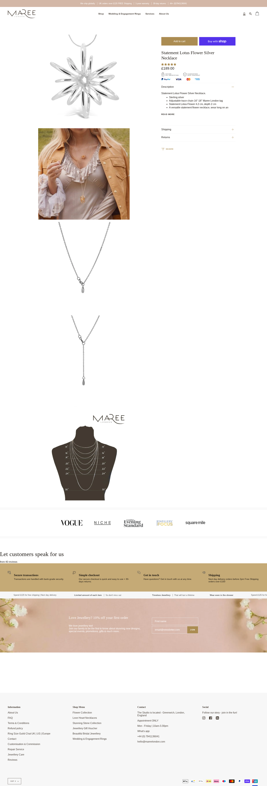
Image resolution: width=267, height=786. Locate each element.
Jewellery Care (16, 754)
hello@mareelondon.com (151, 741)
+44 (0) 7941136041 (148, 736)
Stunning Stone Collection (87, 723)
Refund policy (15, 728)
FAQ (10, 718)
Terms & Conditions (18, 723)
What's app (143, 731)
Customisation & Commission (24, 744)
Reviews (12, 760)
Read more (168, 114)
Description (167, 86)
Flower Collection (82, 712)
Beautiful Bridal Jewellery (87, 733)
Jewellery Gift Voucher (85, 728)
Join (192, 630)
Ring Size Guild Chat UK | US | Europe (29, 733)
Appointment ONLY (148, 720)
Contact (12, 739)
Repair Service (16, 749)
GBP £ (13, 781)
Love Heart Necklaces (85, 718)
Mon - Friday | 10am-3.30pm (152, 726)
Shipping (166, 129)
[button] (169, 64)
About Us (13, 712)
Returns (165, 137)
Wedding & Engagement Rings (90, 739)
